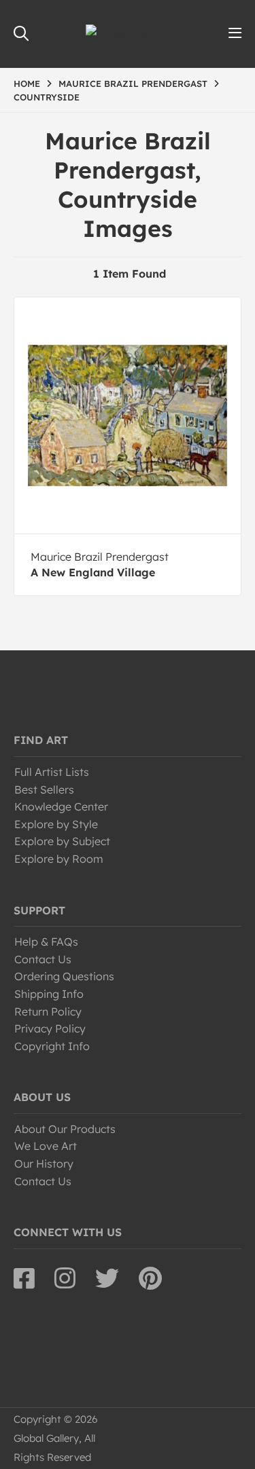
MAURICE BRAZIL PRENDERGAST (132, 83)
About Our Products (65, 1129)
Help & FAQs (46, 941)
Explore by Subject (62, 841)
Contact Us (42, 959)
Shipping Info (49, 994)
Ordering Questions (64, 976)
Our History (43, 1163)
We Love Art (45, 1146)
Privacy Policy (50, 1028)
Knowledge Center (61, 806)
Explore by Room (58, 859)
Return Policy (48, 1011)
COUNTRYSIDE (47, 97)
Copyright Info (52, 1046)
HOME (27, 83)
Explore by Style (56, 824)
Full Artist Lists (51, 772)
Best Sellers (44, 789)
